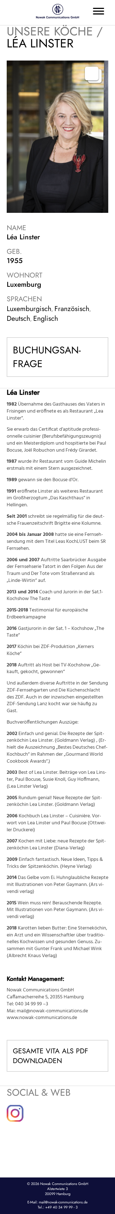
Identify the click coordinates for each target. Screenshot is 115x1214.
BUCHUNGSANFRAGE (47, 357)
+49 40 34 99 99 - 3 (61, 1207)
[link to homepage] (57, 11)
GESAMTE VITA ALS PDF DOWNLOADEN (50, 1056)
